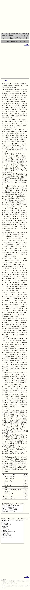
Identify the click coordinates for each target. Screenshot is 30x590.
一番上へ (26, 577)
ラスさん (4, 80)
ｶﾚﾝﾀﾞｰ (8, 41)
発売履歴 (13, 41)
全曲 (17, 41)
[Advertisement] (15, 16)
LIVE (5, 41)
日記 (20, 41)
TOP (2, 41)
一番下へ (26, 45)
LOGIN (23, 41)
